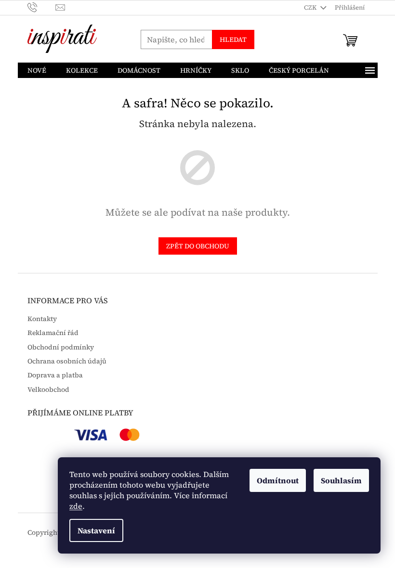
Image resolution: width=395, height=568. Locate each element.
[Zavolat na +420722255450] (41, 7)
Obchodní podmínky (60, 347)
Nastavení (96, 530)
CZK (311, 7)
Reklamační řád (53, 332)
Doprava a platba (55, 375)
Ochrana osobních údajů (66, 361)
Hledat (233, 39)
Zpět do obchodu (197, 246)
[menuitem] (37, 70)
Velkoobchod (48, 389)
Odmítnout (278, 480)
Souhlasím (341, 480)
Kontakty (42, 318)
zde (75, 506)
